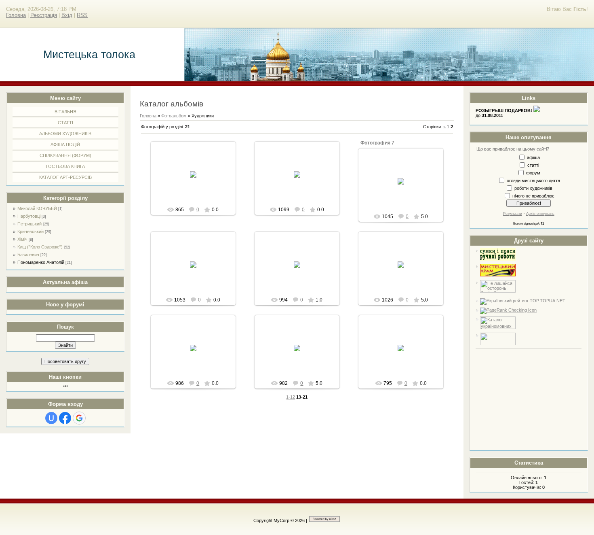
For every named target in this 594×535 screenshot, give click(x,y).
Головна (16, 15)
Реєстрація (43, 15)
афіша (533, 157)
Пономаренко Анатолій (40, 262)
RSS (82, 15)
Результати (512, 214)
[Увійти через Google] (79, 418)
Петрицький (29, 223)
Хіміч (22, 239)
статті (533, 164)
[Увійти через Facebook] (65, 418)
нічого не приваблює (533, 195)
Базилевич (28, 254)
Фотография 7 (377, 143)
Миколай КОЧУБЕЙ (37, 208)
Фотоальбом (174, 115)
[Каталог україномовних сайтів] (498, 327)
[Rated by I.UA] (498, 343)
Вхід (66, 15)
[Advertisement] (528, 399)
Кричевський (30, 231)
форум (533, 172)
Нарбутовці (28, 216)
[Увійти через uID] (51, 418)
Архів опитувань (540, 214)
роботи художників (533, 187)
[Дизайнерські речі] (498, 259)
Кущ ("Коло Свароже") (40, 246)
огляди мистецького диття (533, 180)
